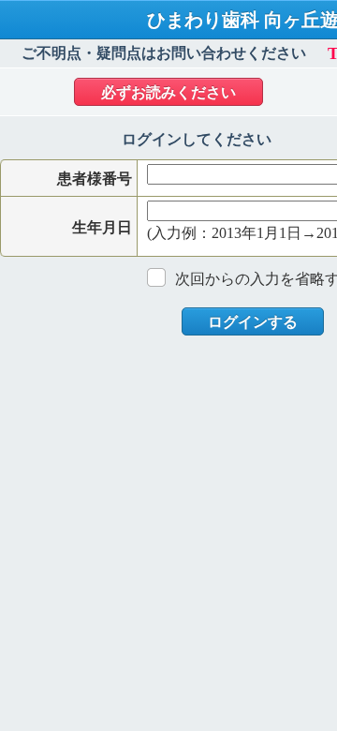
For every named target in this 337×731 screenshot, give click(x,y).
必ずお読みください (168, 92)
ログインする (253, 322)
